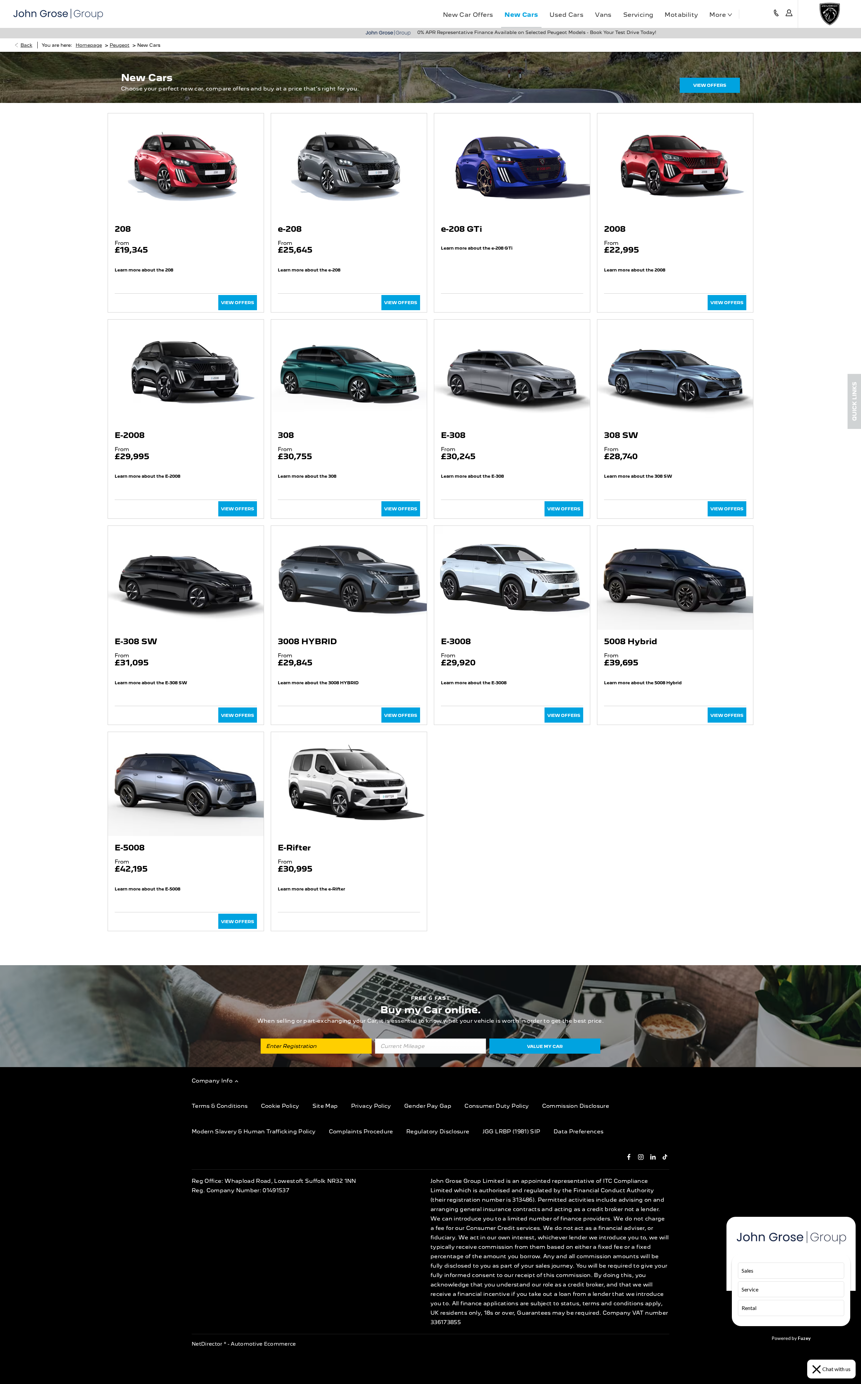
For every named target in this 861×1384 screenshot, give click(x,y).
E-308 (453, 435)
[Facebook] (629, 1156)
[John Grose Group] (58, 14)
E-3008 (456, 641)
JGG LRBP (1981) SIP (511, 1131)
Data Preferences (579, 1131)
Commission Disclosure (575, 1106)
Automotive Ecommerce (263, 1344)
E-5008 (130, 847)
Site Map (325, 1106)
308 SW (621, 435)
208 (123, 229)
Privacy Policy (371, 1106)
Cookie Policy (280, 1106)
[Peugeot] (829, 14)
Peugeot (119, 45)
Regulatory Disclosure (437, 1131)
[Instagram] (641, 1156)
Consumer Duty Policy (496, 1106)
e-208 (290, 229)
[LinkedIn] (653, 1156)
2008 (615, 229)
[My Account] (789, 14)
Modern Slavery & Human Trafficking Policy (253, 1131)
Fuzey (804, 1338)
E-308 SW (136, 641)
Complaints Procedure (361, 1131)
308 (286, 435)
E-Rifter (294, 847)
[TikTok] (665, 1156)
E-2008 (130, 435)
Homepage (89, 45)
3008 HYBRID (307, 641)
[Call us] (776, 14)
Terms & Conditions (220, 1106)
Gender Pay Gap (427, 1106)
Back (26, 45)
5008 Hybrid (630, 641)
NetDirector (208, 1344)
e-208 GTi (461, 229)
